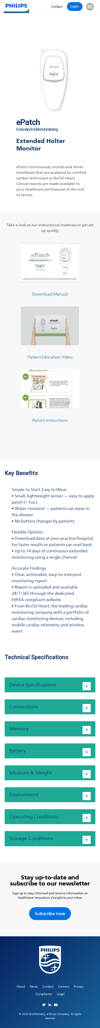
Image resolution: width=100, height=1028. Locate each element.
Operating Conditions (33, 816)
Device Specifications (33, 685)
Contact (47, 986)
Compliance (44, 994)
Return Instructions (50, 420)
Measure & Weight (30, 773)
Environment (24, 795)
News (34, 986)
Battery (17, 751)
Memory (18, 729)
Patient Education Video (50, 357)
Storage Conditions (31, 838)
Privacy (79, 986)
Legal (60, 994)
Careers (63, 986)
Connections (23, 707)
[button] (90, 6)
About (20, 986)
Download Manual (50, 294)
